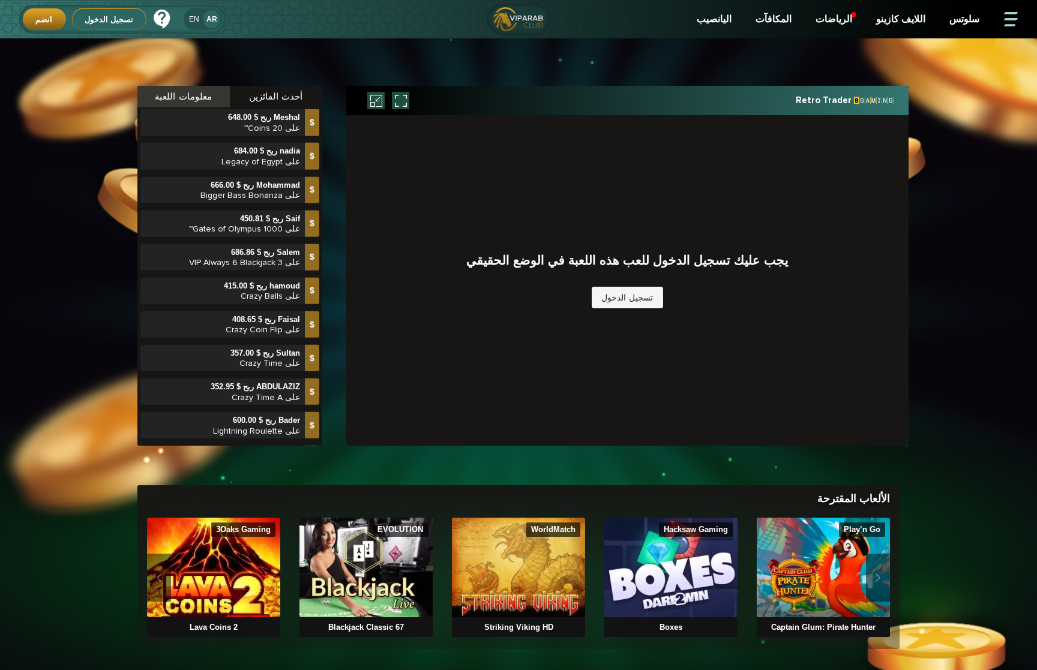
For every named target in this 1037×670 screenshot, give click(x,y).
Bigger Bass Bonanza (241, 163)
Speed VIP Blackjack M (239, 433)
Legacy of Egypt (252, 130)
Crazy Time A (257, 365)
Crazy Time (261, 331)
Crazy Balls (262, 264)
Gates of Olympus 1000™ (236, 197)
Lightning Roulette (248, 399)
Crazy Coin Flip (254, 298)
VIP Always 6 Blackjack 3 (236, 231)
